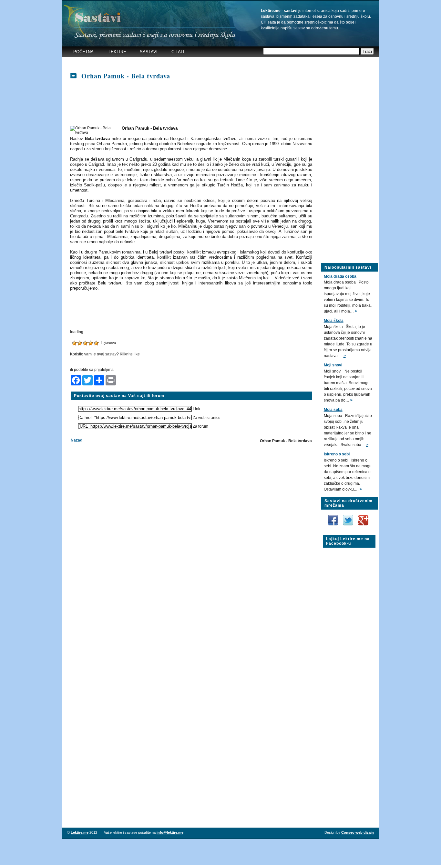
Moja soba (333, 409)
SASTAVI (149, 51)
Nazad (76, 440)
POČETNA (83, 51)
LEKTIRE (117, 51)
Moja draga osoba (340, 276)
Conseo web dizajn (357, 832)
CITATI (177, 51)
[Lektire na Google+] (363, 514)
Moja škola (334, 320)
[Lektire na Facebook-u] (333, 517)
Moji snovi (333, 365)
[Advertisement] (189, 62)
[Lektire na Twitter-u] (348, 517)
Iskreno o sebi (337, 454)
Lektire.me (79, 832)
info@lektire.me (170, 832)
